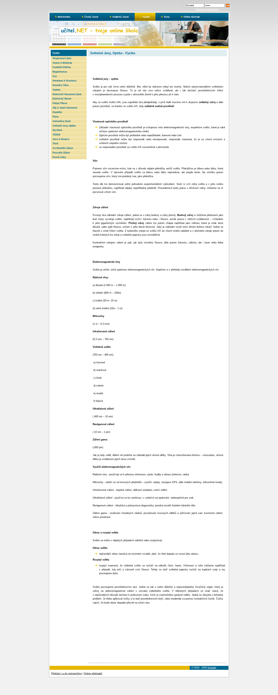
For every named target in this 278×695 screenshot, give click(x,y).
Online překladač (93, 673)
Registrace (201, 9)
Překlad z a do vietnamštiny (66, 673)
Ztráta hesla (213, 9)
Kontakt (212, 667)
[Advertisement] (68, 216)
